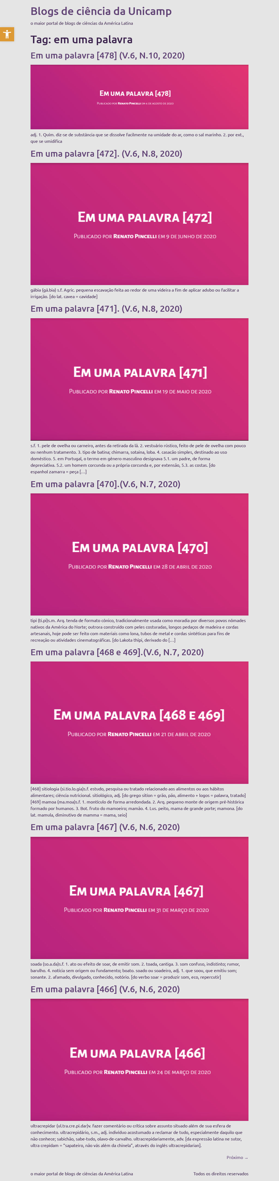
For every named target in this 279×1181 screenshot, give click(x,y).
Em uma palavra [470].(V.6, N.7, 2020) (106, 483)
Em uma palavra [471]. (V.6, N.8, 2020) (107, 308)
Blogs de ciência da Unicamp (101, 10)
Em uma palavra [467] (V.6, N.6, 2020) (105, 826)
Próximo (237, 1157)
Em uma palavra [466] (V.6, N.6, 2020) (105, 989)
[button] (7, 34)
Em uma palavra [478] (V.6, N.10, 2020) (108, 55)
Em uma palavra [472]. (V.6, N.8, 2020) (107, 153)
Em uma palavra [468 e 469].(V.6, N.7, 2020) (117, 652)
